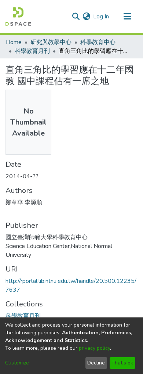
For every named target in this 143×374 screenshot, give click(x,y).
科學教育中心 (97, 42)
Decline (96, 362)
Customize (17, 362)
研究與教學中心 (51, 42)
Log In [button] (101, 16)
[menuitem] (86, 16)
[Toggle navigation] (127, 17)
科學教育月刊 (32, 51)
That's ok (122, 362)
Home (14, 42)
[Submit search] (75, 16)
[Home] (18, 16)
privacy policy (94, 348)
